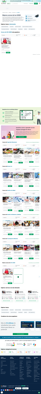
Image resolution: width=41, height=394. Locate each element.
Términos (23, 390)
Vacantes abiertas (12, 366)
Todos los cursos (5, 12)
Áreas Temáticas (22, 374)
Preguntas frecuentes (12, 385)
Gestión (10, 12)
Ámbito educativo (3, 373)
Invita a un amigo (36, 372)
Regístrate (35, 3)
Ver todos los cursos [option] (18, 274)
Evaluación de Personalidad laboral (28, 373)
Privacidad (20, 390)
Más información (4, 52)
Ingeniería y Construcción (4, 365)
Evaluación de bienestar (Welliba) (29, 370)
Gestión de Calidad (18, 26)
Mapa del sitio (38, 390)
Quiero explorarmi (20, 344)
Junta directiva (12, 362)
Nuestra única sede (12, 365)
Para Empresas (26, 3)
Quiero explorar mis (29, 344)
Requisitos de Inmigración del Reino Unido (36, 376)
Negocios (2, 369)
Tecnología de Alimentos (5, 29)
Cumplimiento (20, 29)
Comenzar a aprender (8, 52)
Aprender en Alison (12, 369)
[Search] (12, 3)
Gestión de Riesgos (13, 29)
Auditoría (25, 29)
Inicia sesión (31, 3)
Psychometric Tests (28, 366)
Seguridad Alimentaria (5, 26)
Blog (10, 370)
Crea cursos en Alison (36, 365)
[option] (7, 156)
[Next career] (39, 296)
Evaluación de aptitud (28, 368)
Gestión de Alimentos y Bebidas (27, 26)
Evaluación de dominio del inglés (29, 376)
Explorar (8, 3)
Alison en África (12, 373)
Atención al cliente (11, 387)
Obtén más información (6, 300)
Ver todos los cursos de (32, 142)
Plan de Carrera (28, 364)
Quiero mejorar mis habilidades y (9, 344)
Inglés (1, 366)
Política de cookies (34, 390)
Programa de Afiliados (37, 362)
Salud (1, 370)
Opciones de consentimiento (28, 390)
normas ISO (14, 12)
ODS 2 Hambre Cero (32, 29)
